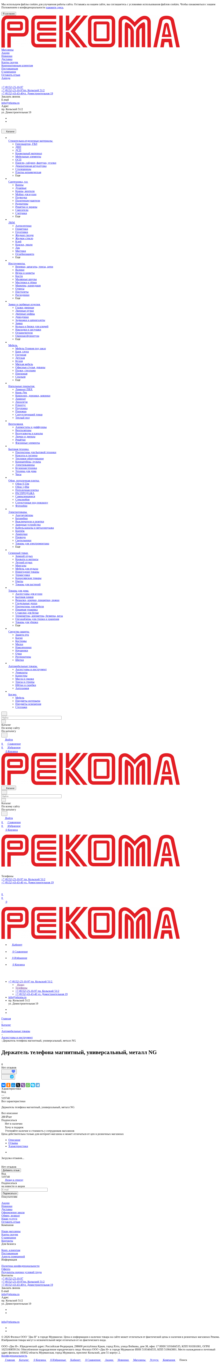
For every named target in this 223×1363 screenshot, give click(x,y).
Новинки (6, 1206)
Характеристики (18, 1146)
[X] (18, 1085)
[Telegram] (38, 1085)
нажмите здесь (54, 7)
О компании (8, 1237)
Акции (5, 1202)
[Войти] (3, 890)
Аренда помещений (13, 1256)
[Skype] (33, 1085)
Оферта (5, 1269)
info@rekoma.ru (10, 102)
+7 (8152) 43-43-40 (27, 93)
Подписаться (10, 1193)
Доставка (6, 1209)
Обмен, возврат (10, 1215)
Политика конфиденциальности (20, 1265)
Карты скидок (9, 1234)
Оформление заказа (13, 1212)
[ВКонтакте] (3, 1085)
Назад (20, 984)
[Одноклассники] (8, 1085)
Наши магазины (11, 1231)
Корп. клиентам (10, 1250)
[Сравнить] (8, 1076)
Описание (14, 1139)
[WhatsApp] (28, 1085)
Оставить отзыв (10, 1221)
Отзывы (13, 1143)
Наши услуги (9, 1218)
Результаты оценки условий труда (21, 1272)
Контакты (7, 1240)
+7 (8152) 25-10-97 (12, 87)
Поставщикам (9, 1253)
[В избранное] (9, 1071)
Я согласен (9, 13)
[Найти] (4, 735)
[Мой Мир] (13, 1085)
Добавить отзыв (11, 1170)
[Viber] (23, 1085)
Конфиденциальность (14, 1355)
